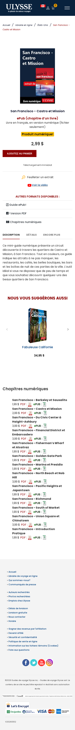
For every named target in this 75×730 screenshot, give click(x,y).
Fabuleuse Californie (37, 347)
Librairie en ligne (23, 25)
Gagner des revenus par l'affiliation (27, 628)
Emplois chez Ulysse (19, 600)
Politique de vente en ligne (23, 641)
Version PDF (18, 213)
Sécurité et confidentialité (23, 637)
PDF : (24, 404)
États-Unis (43, 25)
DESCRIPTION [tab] (11, 235)
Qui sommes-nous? (19, 580)
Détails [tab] (31, 235)
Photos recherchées (19, 596)
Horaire (12, 621)
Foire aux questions (19, 649)
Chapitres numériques (25, 222)
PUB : (37, 404)
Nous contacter (17, 616)
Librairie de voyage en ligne (23, 576)
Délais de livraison (18, 608)
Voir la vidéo (40, 185)
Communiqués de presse (22, 584)
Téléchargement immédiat (37, 165)
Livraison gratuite (18, 612)
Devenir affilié (16, 633)
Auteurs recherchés (19, 592)
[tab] (37, 389)
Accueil (6, 25)
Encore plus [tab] (51, 235)
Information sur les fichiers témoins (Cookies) (33, 645)
